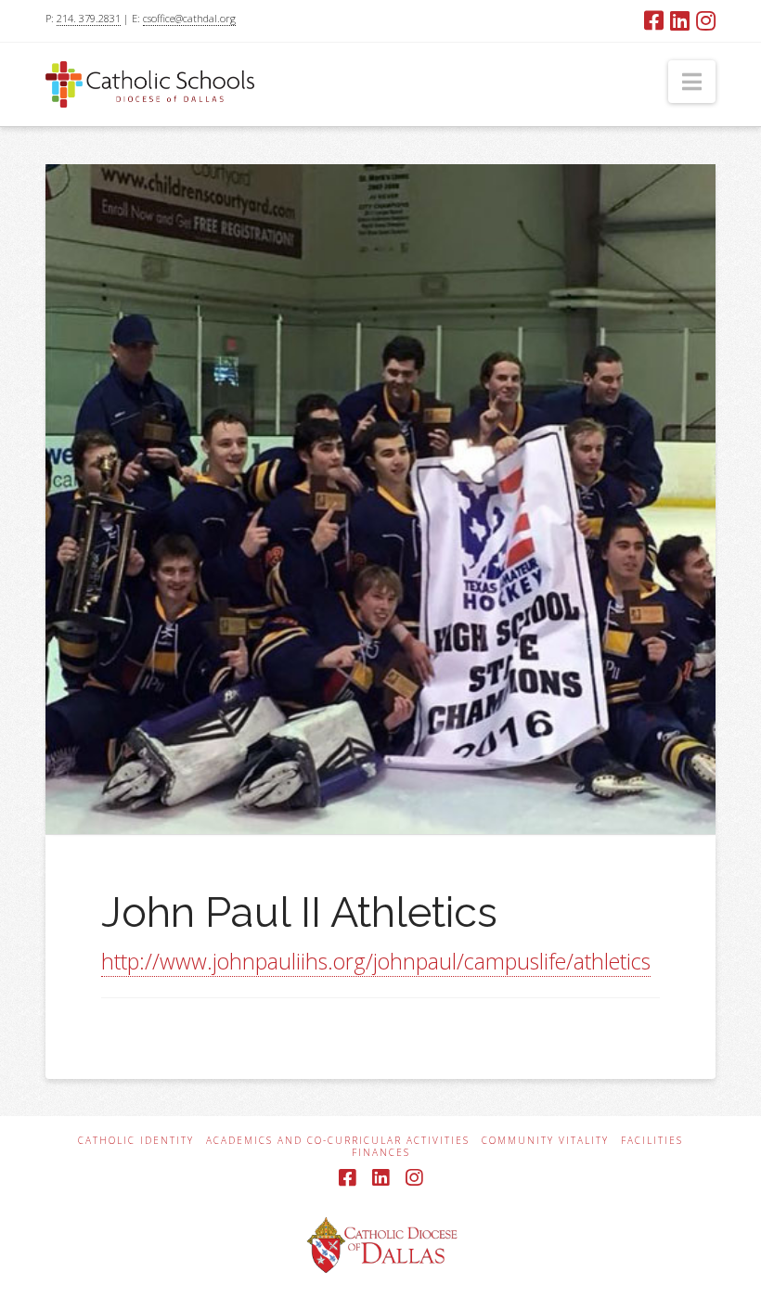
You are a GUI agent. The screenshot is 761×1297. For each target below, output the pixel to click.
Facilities (652, 1141)
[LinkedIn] (680, 20)
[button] (692, 81)
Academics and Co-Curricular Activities (338, 1141)
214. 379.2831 (89, 18)
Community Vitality (545, 1141)
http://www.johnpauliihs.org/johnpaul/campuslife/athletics (376, 961)
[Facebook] (654, 20)
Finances (381, 1153)
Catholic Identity (136, 1141)
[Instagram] (706, 20)
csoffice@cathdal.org (189, 18)
